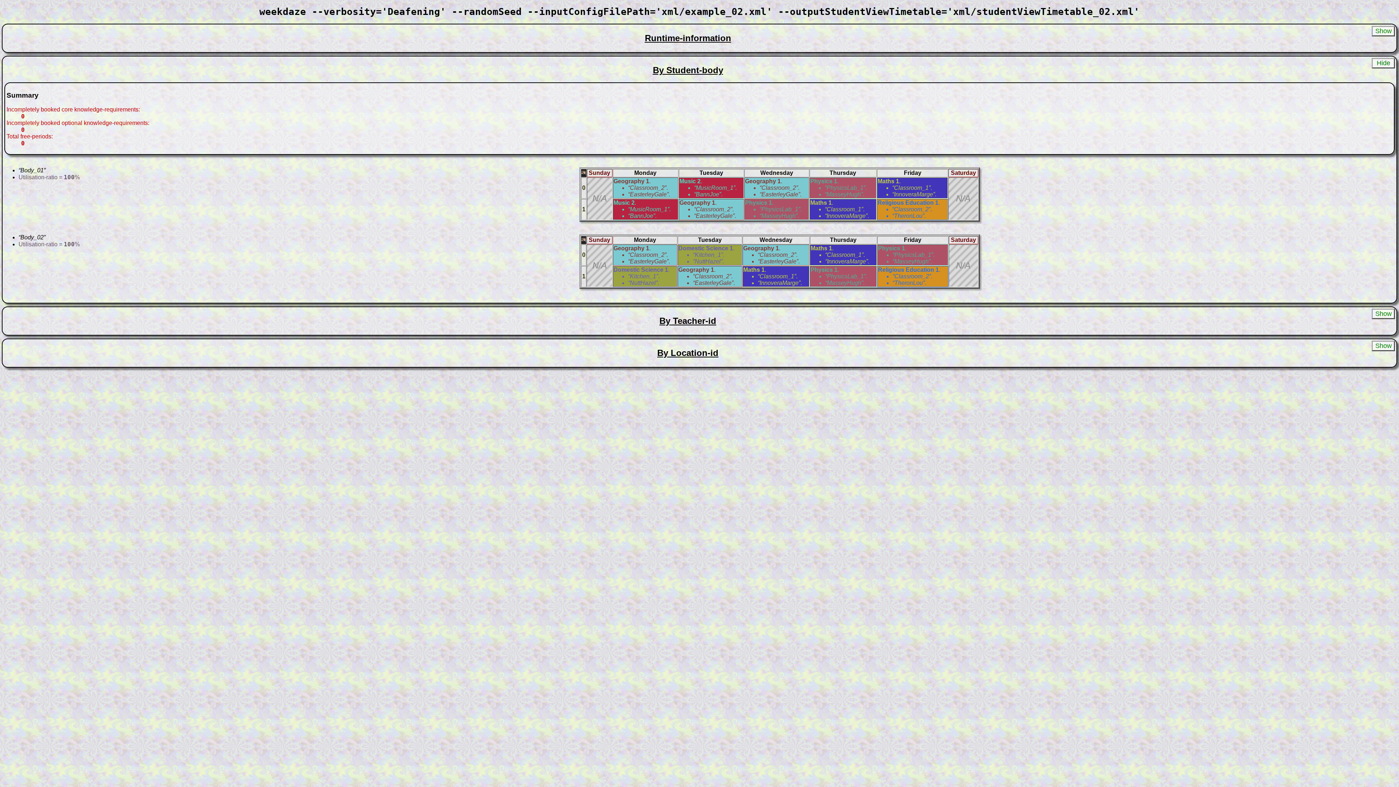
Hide (1383, 63)
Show (1383, 31)
